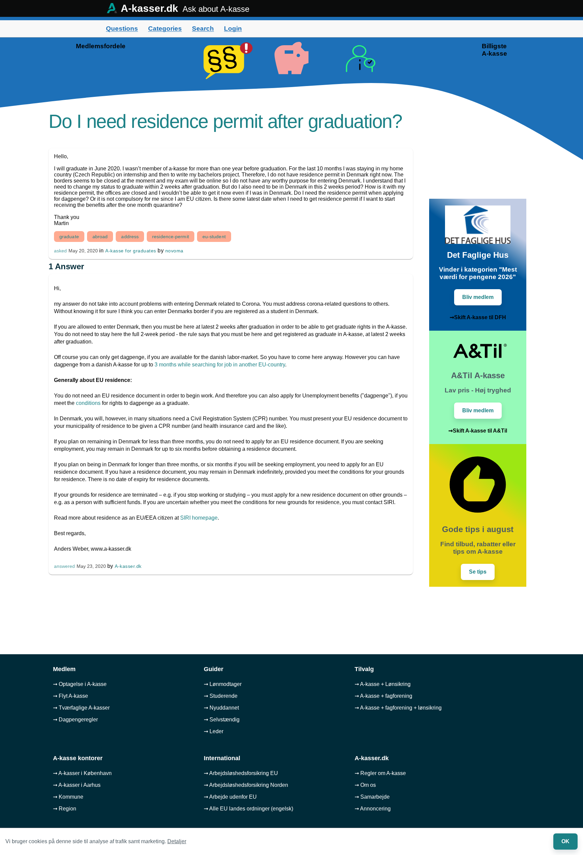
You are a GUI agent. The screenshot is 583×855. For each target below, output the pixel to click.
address (130, 236)
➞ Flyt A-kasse (70, 696)
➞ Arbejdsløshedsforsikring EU (241, 773)
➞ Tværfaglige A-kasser (81, 708)
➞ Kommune (68, 797)
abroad (100, 236)
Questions (122, 28)
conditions (88, 403)
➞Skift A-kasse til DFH (478, 317)
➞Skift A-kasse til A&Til (477, 431)
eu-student (214, 236)
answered (64, 566)
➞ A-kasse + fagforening (383, 696)
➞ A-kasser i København (82, 773)
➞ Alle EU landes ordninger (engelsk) (248, 808)
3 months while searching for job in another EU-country (220, 364)
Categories (165, 28)
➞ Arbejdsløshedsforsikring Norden (246, 785)
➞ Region (64, 808)
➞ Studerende (221, 696)
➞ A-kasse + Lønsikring (383, 684)
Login (233, 28)
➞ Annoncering (373, 808)
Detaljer (176, 841)
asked (60, 250)
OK (565, 841)
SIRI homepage (199, 518)
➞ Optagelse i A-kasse (80, 684)
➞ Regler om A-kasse (380, 773)
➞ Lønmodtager (223, 684)
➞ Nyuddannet (221, 708)
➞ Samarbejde (372, 797)
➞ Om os (365, 785)
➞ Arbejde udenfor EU (230, 797)
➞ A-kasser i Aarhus (77, 785)
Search (203, 28)
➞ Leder (213, 731)
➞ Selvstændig (222, 719)
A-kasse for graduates (130, 250)
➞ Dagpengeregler (75, 719)
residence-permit (170, 236)
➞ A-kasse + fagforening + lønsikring (398, 708)
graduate (69, 236)
